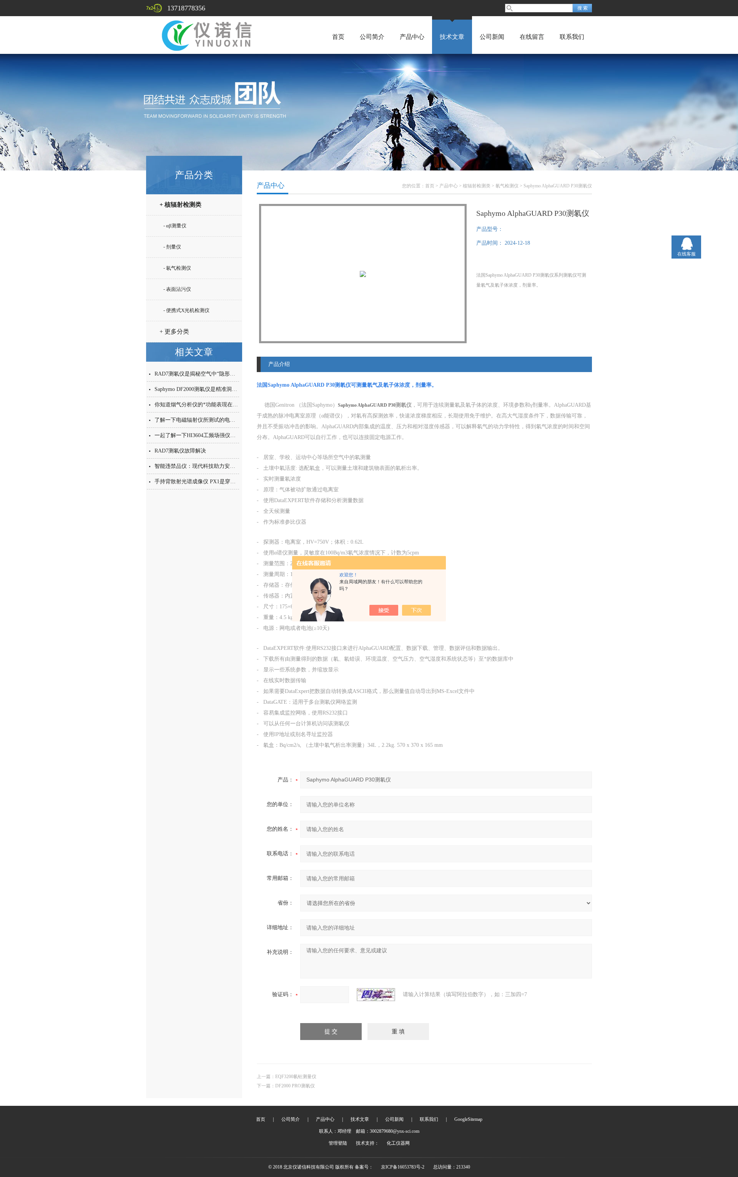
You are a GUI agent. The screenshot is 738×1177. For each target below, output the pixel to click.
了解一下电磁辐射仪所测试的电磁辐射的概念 (208, 420)
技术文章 (452, 36)
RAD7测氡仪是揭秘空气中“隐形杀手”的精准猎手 (212, 374)
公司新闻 (492, 36)
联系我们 (572, 36)
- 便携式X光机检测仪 (186, 310)
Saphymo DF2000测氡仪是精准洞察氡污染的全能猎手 (217, 389)
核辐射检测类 (476, 186)
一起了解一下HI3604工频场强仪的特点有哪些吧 (211, 435)
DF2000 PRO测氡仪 (295, 1086)
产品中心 (412, 36)
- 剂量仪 (172, 247)
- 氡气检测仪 (177, 268)
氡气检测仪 (507, 186)
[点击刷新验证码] (376, 994)
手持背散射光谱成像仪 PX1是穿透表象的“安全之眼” (216, 481)
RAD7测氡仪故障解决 (180, 451)
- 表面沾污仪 (177, 289)
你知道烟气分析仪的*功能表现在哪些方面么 (207, 404)
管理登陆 (338, 1143)
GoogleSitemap (468, 1119)
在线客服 (686, 254)
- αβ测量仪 (174, 226)
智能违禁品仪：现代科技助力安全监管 (200, 466)
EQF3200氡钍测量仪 (295, 1076)
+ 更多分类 (174, 331)
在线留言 (532, 36)
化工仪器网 (398, 1143)
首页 (338, 36)
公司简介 (372, 36)
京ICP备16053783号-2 (402, 1167)
